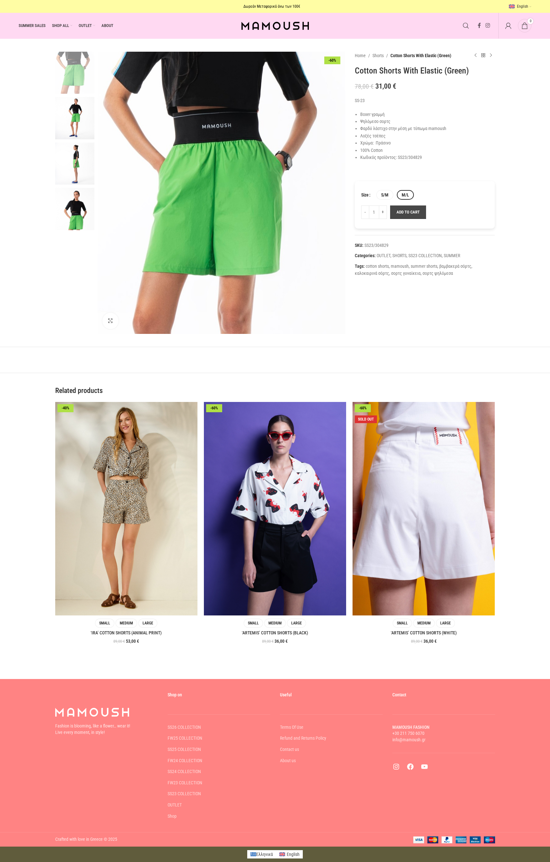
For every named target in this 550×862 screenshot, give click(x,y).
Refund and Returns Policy (303, 738)
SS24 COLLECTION (184, 771)
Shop (172, 816)
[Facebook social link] (479, 25)
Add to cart (408, 212)
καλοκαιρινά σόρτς (372, 273)
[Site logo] (275, 25)
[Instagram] (396, 768)
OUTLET (383, 255)
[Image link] (92, 711)
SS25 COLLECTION (184, 749)
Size (365, 194)
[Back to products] (483, 55)
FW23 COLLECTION (185, 782)
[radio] (384, 195)
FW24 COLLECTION (185, 760)
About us (288, 760)
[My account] (508, 25)
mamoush (400, 266)
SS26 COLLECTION (184, 727)
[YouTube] (424, 768)
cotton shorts (377, 266)
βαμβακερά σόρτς (455, 266)
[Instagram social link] (487, 25)
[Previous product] (475, 55)
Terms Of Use (291, 727)
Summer (452, 255)
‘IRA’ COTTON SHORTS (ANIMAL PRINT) (126, 632)
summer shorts (424, 266)
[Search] (465, 25)
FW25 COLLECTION (185, 738)
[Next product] (491, 55)
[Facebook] (410, 768)
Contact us (289, 749)
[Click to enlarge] (110, 321)
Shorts (378, 55)
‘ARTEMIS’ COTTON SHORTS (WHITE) (424, 632)
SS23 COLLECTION (425, 255)
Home (360, 55)
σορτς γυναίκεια (406, 273)
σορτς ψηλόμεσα (438, 273)
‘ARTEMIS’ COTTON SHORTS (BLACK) (275, 632)
